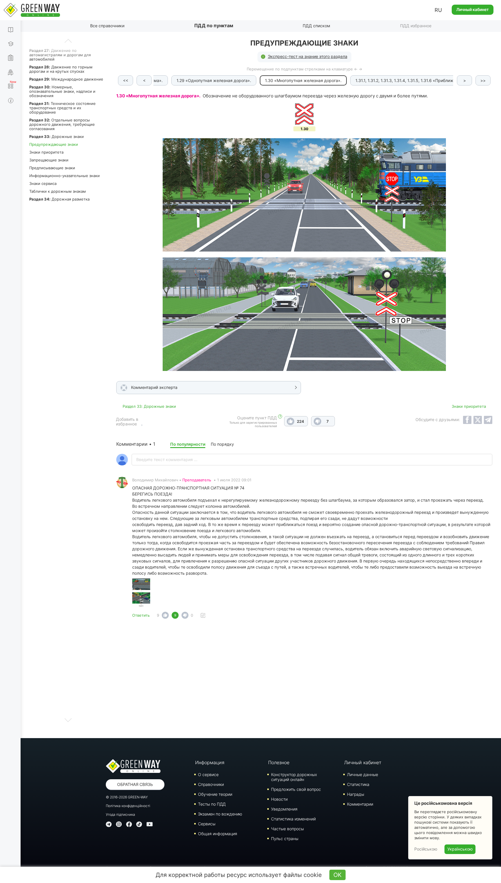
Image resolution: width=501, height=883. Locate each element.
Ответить (141, 615)
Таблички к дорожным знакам (57, 191)
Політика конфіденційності (128, 806)
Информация (209, 762)
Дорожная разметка (59, 199)
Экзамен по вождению (220, 813)
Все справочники (107, 25)
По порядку (222, 444)
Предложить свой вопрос (296, 789)
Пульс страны (284, 838)
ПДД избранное (415, 25)
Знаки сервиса (43, 183)
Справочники (211, 784)
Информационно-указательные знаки (64, 175)
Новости (279, 799)
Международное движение (66, 79)
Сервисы (206, 823)
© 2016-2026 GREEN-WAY (127, 797)
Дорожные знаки (56, 136)
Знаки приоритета (46, 152)
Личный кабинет (472, 9)
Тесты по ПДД (212, 804)
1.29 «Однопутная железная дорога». (214, 80)
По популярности (187, 444)
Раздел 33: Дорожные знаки (149, 406)
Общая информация (217, 833)
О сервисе (208, 774)
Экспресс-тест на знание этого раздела (307, 56)
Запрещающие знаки (48, 160)
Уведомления (284, 808)
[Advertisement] (304, 680)
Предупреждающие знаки (53, 144)
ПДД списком (316, 25)
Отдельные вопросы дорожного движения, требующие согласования (62, 124)
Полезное (278, 762)
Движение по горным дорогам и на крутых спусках (60, 69)
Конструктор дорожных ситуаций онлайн (294, 777)
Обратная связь (135, 784)
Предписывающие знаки (52, 167)
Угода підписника (120, 814)
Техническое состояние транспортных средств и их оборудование (62, 107)
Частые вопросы (287, 828)
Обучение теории (215, 794)
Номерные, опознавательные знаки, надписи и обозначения (62, 91)
